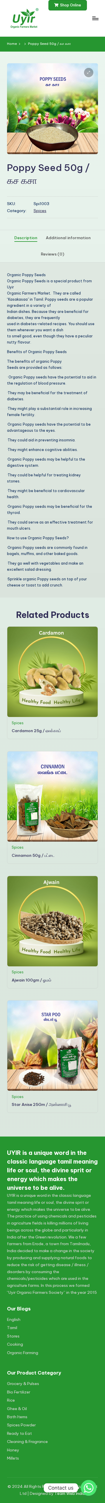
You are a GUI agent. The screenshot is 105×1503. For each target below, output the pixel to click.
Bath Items (17, 1416)
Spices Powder (21, 1425)
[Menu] (95, 18)
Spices (40, 210)
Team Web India (70, 1493)
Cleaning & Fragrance (27, 1441)
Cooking (15, 1344)
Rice (11, 1400)
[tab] (25, 238)
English (13, 1319)
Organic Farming (22, 1352)
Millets (13, 1458)
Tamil (12, 1327)
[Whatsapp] (89, 1488)
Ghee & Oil (17, 1408)
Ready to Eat (19, 1433)
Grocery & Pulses (23, 1383)
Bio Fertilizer (18, 1392)
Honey (13, 1450)
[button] (67, 5)
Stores (13, 1336)
